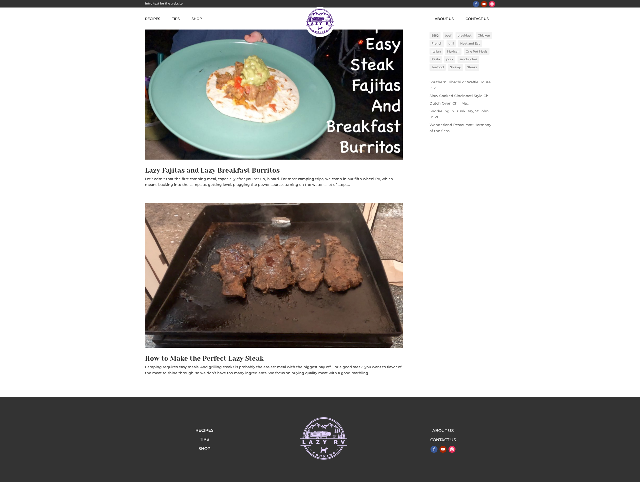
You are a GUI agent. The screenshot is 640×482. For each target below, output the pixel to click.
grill (451, 43)
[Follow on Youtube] (484, 4)
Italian (436, 51)
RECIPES (152, 19)
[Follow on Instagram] (492, 4)
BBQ (435, 35)
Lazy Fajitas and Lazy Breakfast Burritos (212, 170)
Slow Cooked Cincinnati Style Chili (461, 96)
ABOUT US (444, 19)
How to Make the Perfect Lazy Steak (204, 358)
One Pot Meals (477, 51)
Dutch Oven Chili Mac (449, 103)
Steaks (472, 67)
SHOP (197, 19)
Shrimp (455, 67)
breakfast (465, 35)
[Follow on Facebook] (476, 4)
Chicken (484, 35)
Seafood (438, 67)
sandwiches (468, 59)
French (437, 43)
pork (449, 59)
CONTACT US (477, 19)
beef (448, 35)
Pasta (436, 59)
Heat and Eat (470, 43)
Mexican (453, 51)
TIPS (176, 19)
